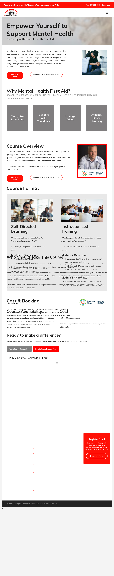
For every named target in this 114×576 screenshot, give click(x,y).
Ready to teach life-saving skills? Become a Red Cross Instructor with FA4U (31, 5)
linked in (65, 453)
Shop (37, 463)
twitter (65, 447)
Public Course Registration (19, 349)
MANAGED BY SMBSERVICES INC (44, 503)
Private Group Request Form (46, 349)
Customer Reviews (43, 447)
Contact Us (106, 5)
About (37, 442)
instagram (66, 458)
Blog (37, 458)
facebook (65, 442)
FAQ (36, 490)
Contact (38, 453)
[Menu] (107, 13)
